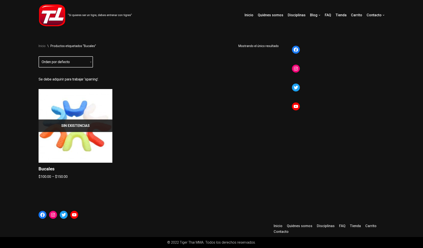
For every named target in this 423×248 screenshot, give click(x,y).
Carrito (356, 15)
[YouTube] (296, 106)
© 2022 (173, 242)
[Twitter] (296, 87)
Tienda (341, 15)
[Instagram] (296, 69)
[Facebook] (296, 50)
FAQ (328, 15)
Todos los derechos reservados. (230, 242)
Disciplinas (297, 15)
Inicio (249, 15)
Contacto (281, 232)
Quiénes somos (270, 15)
